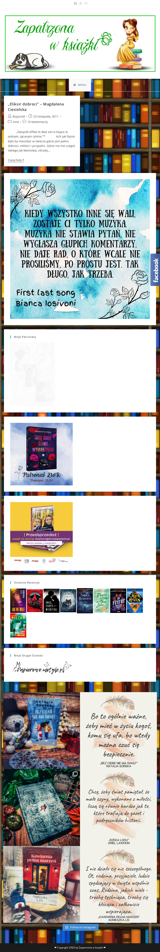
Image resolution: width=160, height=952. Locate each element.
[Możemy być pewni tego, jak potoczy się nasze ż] (41, 884)
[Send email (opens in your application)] (85, 3)
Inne (16, 122)
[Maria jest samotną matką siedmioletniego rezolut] (41, 730)
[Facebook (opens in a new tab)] (75, 3)
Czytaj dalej (16, 160)
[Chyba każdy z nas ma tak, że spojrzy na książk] (41, 807)
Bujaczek (19, 116)
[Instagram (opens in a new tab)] (80, 3)
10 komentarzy (37, 122)
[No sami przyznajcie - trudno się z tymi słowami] (118, 730)
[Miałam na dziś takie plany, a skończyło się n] (118, 884)
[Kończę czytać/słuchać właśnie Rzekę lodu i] (118, 807)
